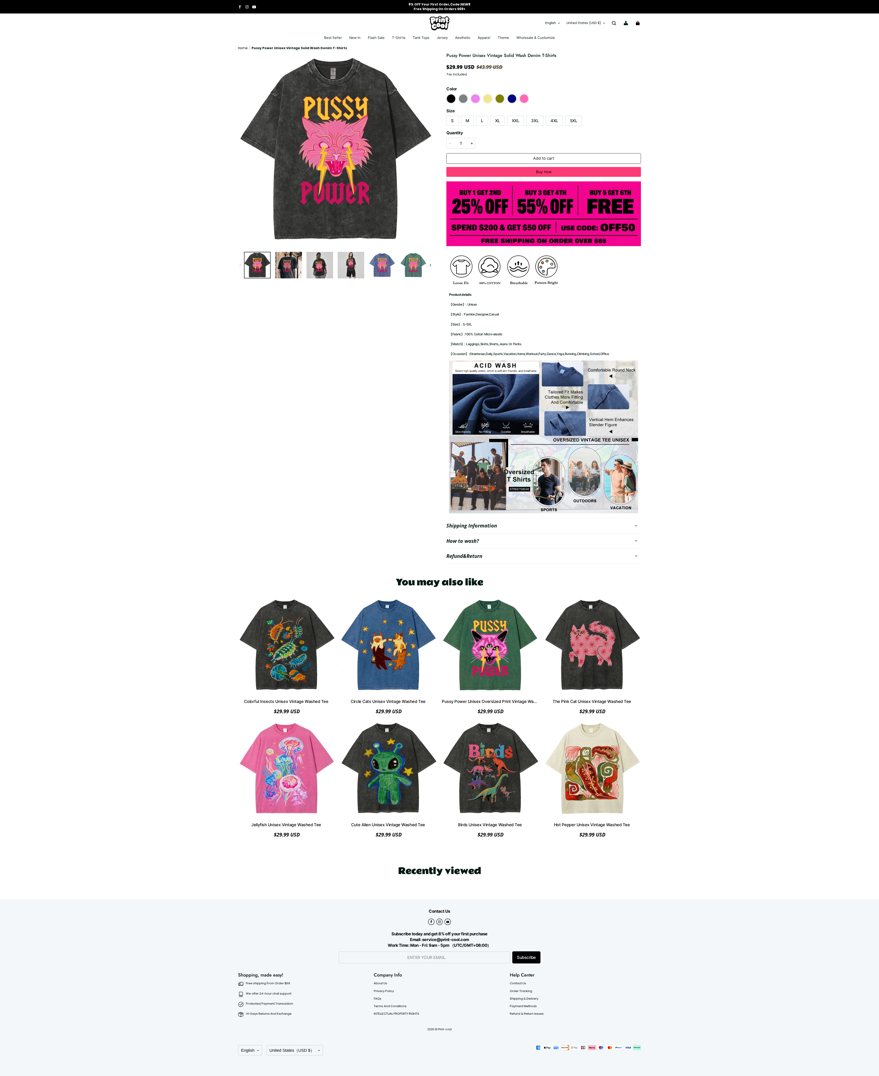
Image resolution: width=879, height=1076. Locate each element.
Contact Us (518, 983)
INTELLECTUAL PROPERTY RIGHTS (396, 1014)
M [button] (467, 120)
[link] (398, 38)
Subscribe (526, 957)
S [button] (452, 120)
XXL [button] (515, 120)
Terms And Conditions (390, 1006)
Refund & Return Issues (527, 1014)
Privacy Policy (384, 991)
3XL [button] (535, 120)
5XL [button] (573, 120)
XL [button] (497, 120)
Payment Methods (523, 1006)
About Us (380, 983)
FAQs (377, 999)
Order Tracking (521, 991)
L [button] (482, 120)
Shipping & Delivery (524, 999)
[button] (614, 23)
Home (243, 48)
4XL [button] (554, 120)
